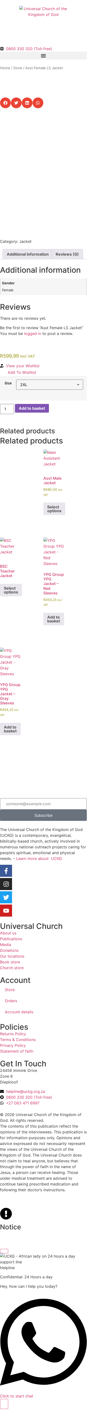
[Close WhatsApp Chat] (4, 1251)
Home (5, 68)
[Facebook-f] (6, 871)
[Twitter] (6, 897)
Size (8, 383)
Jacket (25, 241)
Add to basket (32, 408)
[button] (43, 56)
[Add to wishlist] (7, 127)
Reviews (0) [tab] (67, 254)
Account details (19, 1011)
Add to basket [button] (53, 619)
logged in (32, 333)
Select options (54, 508)
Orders (11, 1000)
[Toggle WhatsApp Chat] (4, 1404)
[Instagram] (6, 884)
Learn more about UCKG (39, 858)
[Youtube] (6, 911)
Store (17, 68)
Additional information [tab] (28, 254)
